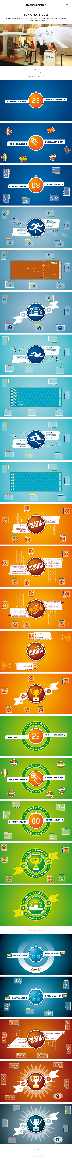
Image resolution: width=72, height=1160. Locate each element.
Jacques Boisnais (36, 5)
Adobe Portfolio (39, 1156)
